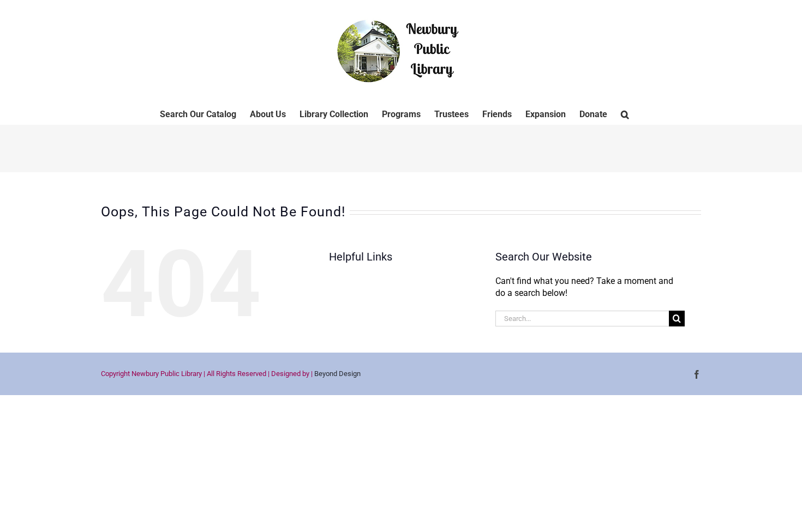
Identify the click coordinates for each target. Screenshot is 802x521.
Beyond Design (337, 373)
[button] (625, 113)
